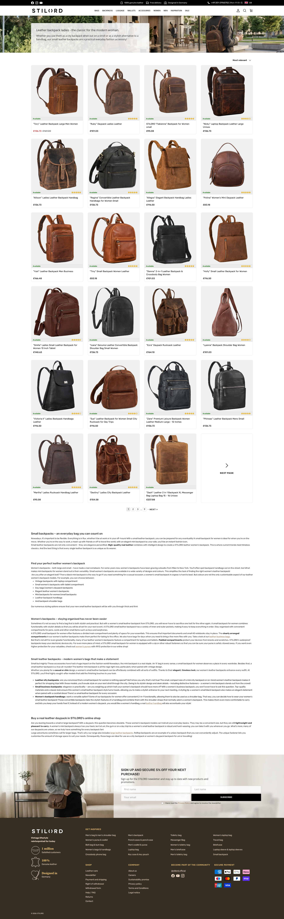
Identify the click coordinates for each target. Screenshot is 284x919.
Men (166, 10)
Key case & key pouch (138, 854)
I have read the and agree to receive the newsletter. (193, 803)
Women (157, 10)
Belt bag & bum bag (94, 845)
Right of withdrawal (94, 884)
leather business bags (219, 636)
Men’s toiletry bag (179, 854)
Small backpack (220, 854)
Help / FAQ (90, 892)
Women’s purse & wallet (96, 840)
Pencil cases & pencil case (140, 840)
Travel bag (218, 840)
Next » (154, 509)
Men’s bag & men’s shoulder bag (100, 835)
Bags (97, 10)
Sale (187, 10)
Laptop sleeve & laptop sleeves (227, 849)
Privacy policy (135, 884)
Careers (132, 875)
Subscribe (226, 797)
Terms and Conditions (138, 888)
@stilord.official (178, 871)
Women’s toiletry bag (180, 845)
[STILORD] (47, 11)
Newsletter (90, 875)
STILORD (40, 913)
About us (132, 871)
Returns (89, 897)
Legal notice (134, 892)
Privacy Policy (184, 803)
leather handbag (154, 703)
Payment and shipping (95, 879)
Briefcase (217, 845)
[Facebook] (32, 2)
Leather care (91, 871)
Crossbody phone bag (95, 854)
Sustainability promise (138, 879)
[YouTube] (41, 2)
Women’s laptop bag (222, 835)
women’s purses (83, 646)
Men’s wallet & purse (137, 845)
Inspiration (176, 10)
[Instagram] (36, 2)
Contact (89, 901)
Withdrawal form (93, 888)
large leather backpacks (121, 733)
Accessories (144, 10)
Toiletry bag (176, 835)
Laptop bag (133, 849)
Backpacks (107, 10)
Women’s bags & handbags (98, 849)
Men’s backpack (135, 835)
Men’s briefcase (178, 849)
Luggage (120, 10)
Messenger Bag (178, 840)
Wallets (131, 10)
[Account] (237, 10)
